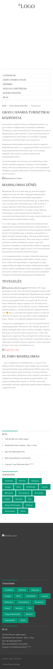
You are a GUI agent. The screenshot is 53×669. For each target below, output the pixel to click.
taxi (30, 499)
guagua (8, 487)
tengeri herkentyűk (12, 505)
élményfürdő (10, 511)
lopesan (44, 487)
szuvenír (19, 499)
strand (7, 499)
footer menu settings (11, 664)
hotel (19, 487)
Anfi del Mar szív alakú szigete (17, 439)
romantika (39, 493)
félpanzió (35, 481)
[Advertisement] (26, 38)
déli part (22, 481)
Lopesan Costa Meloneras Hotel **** (19, 464)
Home (4, 106)
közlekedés (31, 487)
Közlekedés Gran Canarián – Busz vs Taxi (21, 445)
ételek (23, 511)
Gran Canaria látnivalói (18, 106)
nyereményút (24, 493)
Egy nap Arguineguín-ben (15, 452)
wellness (29, 505)
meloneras (9, 493)
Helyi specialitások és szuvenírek (17, 458)
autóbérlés (9, 481)
